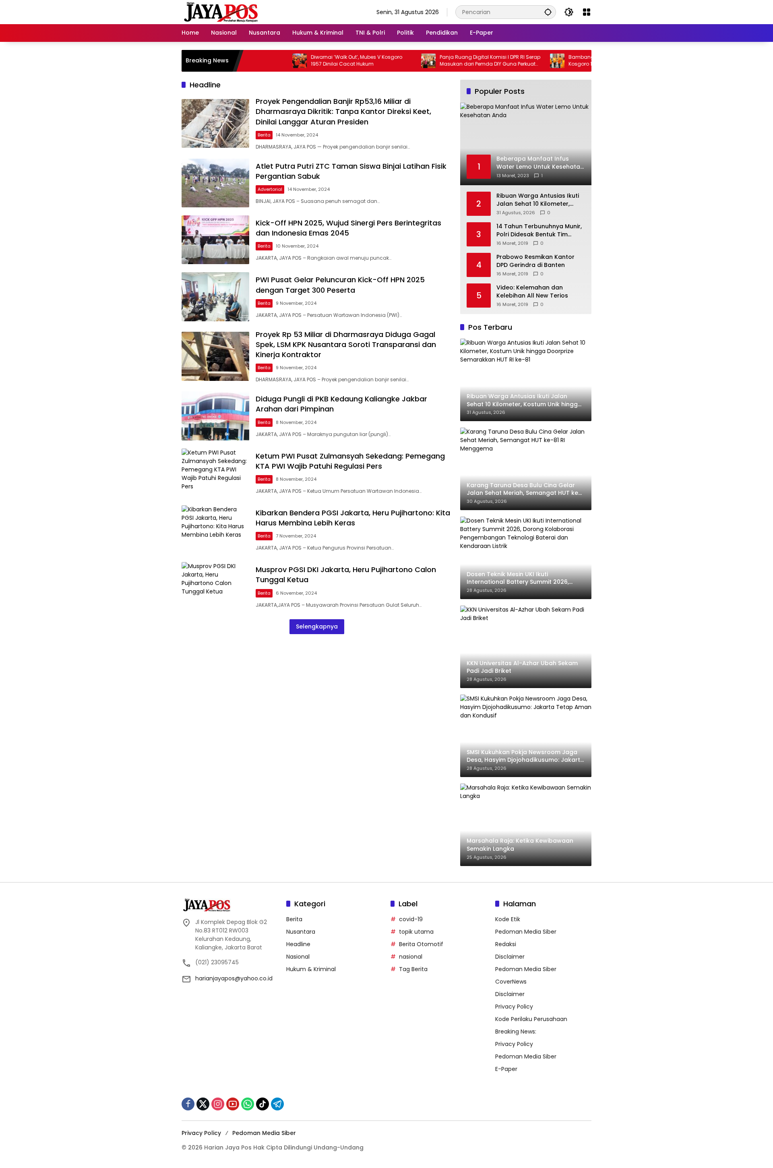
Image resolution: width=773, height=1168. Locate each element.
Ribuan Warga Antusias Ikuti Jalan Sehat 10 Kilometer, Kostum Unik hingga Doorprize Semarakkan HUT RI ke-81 (540, 200)
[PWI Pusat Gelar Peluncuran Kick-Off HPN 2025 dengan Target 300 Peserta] (215, 296)
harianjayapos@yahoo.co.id (234, 978)
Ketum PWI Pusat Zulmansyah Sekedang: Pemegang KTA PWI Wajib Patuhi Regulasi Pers (350, 461)
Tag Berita (413, 969)
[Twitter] (202, 1104)
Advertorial (270, 189)
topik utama (416, 932)
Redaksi (505, 944)
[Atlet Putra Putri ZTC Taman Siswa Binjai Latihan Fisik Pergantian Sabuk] (215, 183)
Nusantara (300, 932)
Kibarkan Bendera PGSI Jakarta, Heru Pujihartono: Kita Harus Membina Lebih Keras (353, 518)
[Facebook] (188, 1104)
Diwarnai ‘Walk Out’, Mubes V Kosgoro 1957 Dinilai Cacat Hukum (325, 60)
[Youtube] (232, 1104)
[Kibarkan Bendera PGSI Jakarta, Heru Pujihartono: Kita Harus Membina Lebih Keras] (215, 529)
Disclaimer (510, 957)
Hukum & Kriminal (311, 969)
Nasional (298, 957)
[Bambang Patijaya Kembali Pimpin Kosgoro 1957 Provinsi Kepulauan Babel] (526, 61)
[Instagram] (217, 1104)
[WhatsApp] (247, 1104)
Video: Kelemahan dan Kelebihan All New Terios (532, 292)
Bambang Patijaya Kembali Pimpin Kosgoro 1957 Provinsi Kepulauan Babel (585, 60)
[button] (548, 12)
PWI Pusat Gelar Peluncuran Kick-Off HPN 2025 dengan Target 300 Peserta (340, 285)
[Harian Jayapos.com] (221, 12)
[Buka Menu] (586, 12)
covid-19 (411, 919)
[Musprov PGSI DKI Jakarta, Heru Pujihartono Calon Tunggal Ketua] (215, 586)
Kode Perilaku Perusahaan (531, 1019)
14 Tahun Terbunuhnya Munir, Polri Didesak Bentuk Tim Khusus (539, 230)
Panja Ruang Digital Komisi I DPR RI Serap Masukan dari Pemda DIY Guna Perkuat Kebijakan (459, 61)
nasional (410, 957)
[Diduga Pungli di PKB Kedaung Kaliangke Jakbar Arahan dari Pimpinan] (215, 415)
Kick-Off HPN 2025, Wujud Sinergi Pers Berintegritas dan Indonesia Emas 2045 (348, 228)
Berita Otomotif (421, 944)
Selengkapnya (317, 626)
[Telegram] (277, 1104)
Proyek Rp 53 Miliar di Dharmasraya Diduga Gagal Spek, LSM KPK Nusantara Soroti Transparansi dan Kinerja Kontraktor (346, 344)
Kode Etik (507, 919)
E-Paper (506, 1069)
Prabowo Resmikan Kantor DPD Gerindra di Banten (535, 261)
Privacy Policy (514, 1007)
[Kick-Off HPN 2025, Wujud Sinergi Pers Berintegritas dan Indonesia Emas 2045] (215, 239)
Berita (264, 135)
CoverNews (511, 982)
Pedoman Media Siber (525, 932)
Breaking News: (515, 1031)
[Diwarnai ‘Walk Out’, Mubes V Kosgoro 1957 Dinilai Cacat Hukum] (268, 61)
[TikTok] (262, 1104)
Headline (298, 944)
